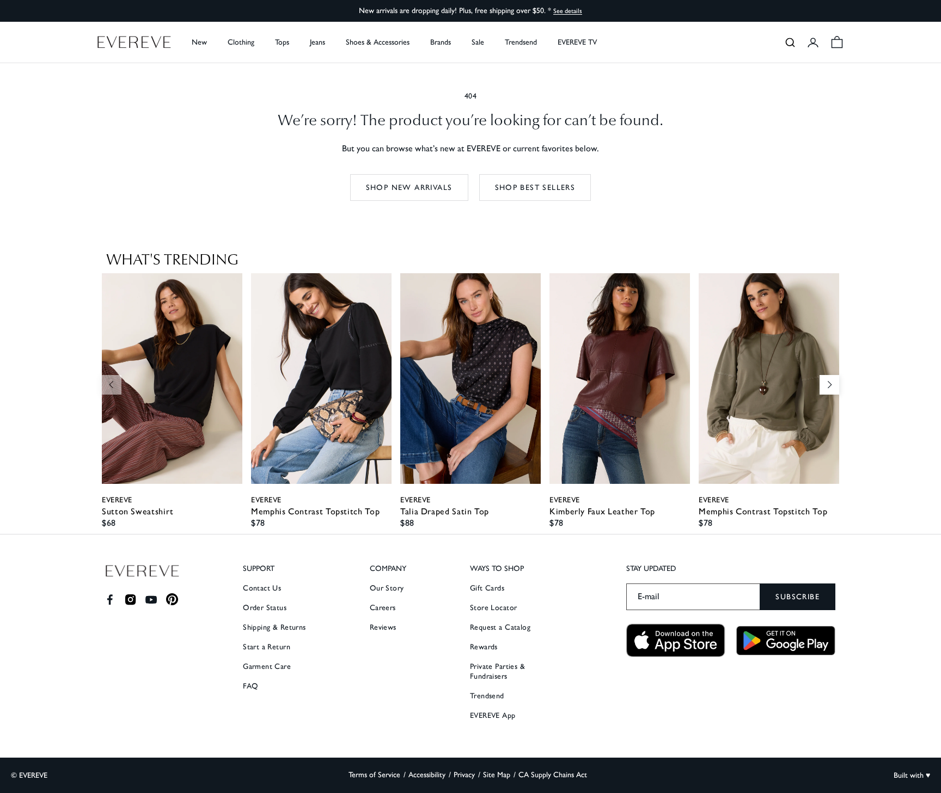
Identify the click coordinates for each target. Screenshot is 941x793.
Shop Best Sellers (535, 187)
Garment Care (267, 666)
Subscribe (797, 596)
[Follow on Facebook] (109, 599)
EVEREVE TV (577, 42)
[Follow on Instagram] (130, 599)
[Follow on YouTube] (151, 599)
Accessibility (426, 774)
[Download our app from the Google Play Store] (785, 640)
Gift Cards (487, 588)
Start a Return (266, 646)
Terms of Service (374, 774)
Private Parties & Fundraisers (497, 671)
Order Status (264, 607)
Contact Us (262, 588)
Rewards (484, 646)
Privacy (464, 774)
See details (567, 11)
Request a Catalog (500, 627)
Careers (383, 607)
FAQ (250, 686)
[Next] (829, 385)
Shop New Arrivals (409, 187)
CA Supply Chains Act (552, 774)
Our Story (387, 588)
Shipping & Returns (274, 627)
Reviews (383, 627)
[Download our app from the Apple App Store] (675, 640)
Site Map (496, 774)
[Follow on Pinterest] (172, 599)
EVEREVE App (493, 715)
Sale (478, 42)
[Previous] (111, 385)
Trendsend (521, 42)
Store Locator (493, 607)
